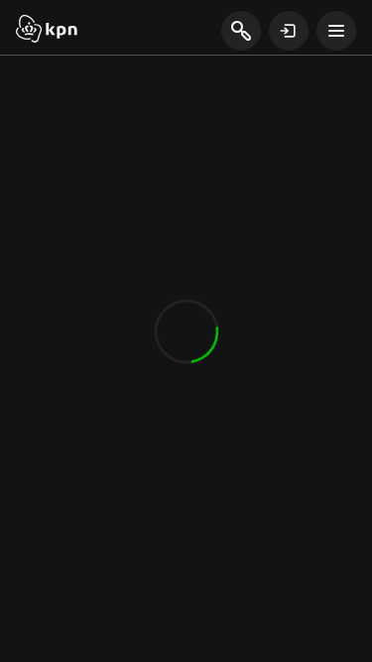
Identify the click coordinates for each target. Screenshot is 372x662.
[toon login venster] (289, 31)
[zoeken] (240, 32)
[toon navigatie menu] (336, 31)
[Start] (46, 31)
